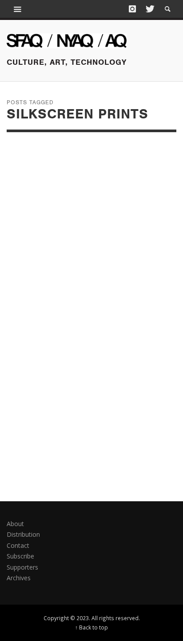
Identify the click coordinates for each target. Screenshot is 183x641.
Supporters (22, 567)
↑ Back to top (91, 627)
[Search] (18, 9)
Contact (18, 545)
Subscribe (20, 556)
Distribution (23, 534)
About (15, 523)
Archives (19, 578)
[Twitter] (149, 9)
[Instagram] (132, 9)
